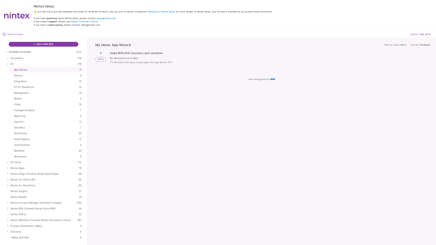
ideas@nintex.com (106, 18)
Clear (79, 52)
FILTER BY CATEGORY (20, 52)
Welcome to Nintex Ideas (161, 11)
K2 (152, 62)
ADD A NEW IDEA (44, 44)
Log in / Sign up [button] (419, 34)
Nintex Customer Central (84, 21)
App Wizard (161, 62)
